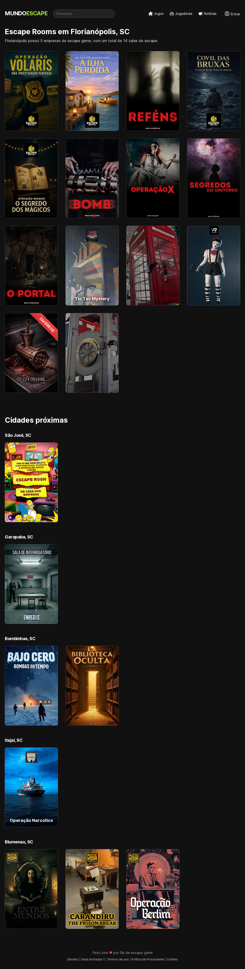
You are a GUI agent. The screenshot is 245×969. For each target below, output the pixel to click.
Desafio (72, 959)
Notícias (210, 13)
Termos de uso (118, 959)
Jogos (159, 13)
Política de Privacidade (147, 959)
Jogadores (183, 13)
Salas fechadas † (93, 959)
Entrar (235, 14)
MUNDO (26, 13)
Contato (172, 959)
